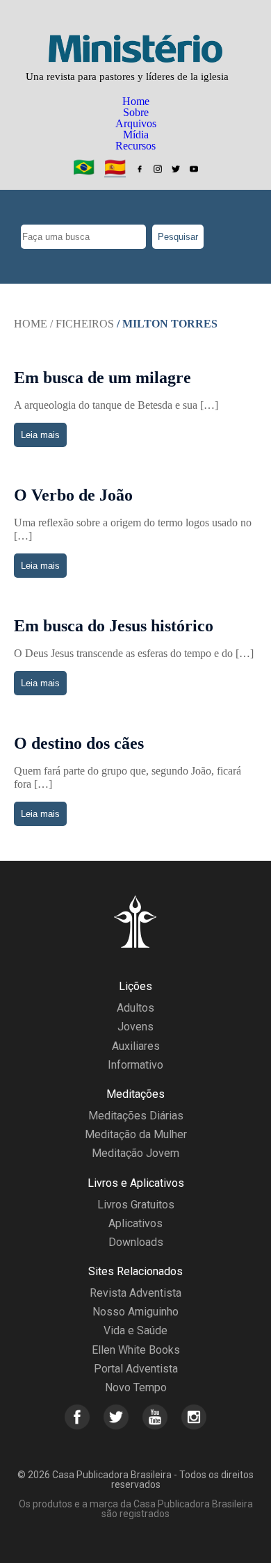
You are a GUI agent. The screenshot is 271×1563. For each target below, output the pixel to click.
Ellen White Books (136, 1350)
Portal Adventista (136, 1368)
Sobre (136, 112)
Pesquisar (178, 237)
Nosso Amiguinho (135, 1311)
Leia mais (40, 435)
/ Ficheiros (82, 324)
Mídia (136, 134)
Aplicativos (135, 1223)
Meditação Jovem (135, 1153)
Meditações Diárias (135, 1115)
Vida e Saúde (135, 1330)
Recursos (135, 146)
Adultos (135, 1007)
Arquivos (135, 123)
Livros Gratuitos (135, 1204)
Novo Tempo (136, 1387)
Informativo (135, 1064)
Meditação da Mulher (136, 1134)
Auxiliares (136, 1046)
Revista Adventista (135, 1292)
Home (135, 101)
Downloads (135, 1242)
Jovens (135, 1026)
